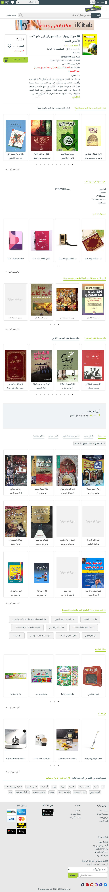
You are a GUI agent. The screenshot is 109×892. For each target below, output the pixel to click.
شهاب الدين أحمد (66, 595)
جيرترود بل (41, 493)
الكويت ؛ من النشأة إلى (93, 384)
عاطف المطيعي (92, 544)
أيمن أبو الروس (92, 493)
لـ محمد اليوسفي (93, 388)
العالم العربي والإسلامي (13, 787)
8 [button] (44, 164)
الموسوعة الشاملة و (93, 318)
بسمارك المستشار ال (15, 540)
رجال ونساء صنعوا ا (93, 489)
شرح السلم (67, 591)
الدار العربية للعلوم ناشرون (65, 619)
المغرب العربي (95, 792)
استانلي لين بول (66, 493)
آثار (103, 787)
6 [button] (52, 164)
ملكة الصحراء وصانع (42, 489)
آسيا (95, 787)
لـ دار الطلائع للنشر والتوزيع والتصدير (90, 443)
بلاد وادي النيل (64, 792)
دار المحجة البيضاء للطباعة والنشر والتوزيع (29, 619)
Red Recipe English (41, 259)
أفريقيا (71, 787)
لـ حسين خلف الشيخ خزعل (15, 388)
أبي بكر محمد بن (40, 544)
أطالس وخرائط (84, 787)
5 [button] (56, 164)
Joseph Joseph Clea (93, 758)
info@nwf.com (101, 852)
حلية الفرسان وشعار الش (15, 154)
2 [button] (68, 164)
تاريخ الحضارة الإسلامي (93, 154)
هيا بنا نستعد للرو (41, 694)
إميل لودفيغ (15, 544)
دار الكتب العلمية (90, 619)
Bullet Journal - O (93, 259)
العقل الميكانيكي (93, 694)
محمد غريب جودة (71, 45)
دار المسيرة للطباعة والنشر (40, 635)
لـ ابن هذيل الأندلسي (15, 158)
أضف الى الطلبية (18, 60)
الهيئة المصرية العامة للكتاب (83, 627)
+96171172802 (101, 849)
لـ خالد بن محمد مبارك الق (93, 158)
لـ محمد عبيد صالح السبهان (41, 158)
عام (10, 792)
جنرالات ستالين (15, 489)
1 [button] (72, 164)
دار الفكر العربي (91, 635)
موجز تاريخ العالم (41, 318)
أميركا (63, 787)
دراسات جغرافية (22, 792)
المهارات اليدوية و (16, 591)
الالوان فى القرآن (41, 591)
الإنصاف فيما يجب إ (41, 540)
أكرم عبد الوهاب (15, 493)
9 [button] (40, 164)
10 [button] (36, 164)
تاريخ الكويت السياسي (15, 384)
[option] (93, 137)
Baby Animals (67, 694)
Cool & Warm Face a (41, 758)
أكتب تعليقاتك (94, 415)
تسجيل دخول (100, 2)
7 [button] (48, 164)
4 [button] (60, 164)
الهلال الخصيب (79, 792)
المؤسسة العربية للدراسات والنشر (27, 627)
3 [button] (64, 164)
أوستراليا (44, 787)
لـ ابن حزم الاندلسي (67, 158)
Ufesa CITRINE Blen (67, 758)
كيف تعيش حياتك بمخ (93, 591)
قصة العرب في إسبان (67, 489)
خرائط (51, 792)
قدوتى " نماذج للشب (67, 540)
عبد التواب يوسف (67, 544)
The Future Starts (16, 259)
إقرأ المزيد (76, 97)
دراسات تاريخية (39, 792)
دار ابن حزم (17, 635)
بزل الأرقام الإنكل (15, 694)
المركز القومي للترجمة (67, 635)
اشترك (72, 875)
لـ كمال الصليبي (41, 388)
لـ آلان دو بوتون (67, 388)
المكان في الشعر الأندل (41, 154)
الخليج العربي (31, 787)
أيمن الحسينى (92, 595)
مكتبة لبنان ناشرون (56, 627)
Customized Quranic (15, 758)
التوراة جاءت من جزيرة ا (41, 384)
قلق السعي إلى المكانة (67, 384)
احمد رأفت (40, 595)
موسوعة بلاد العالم (15, 318)
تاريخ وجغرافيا (52, 778)
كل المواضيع (65, 778)
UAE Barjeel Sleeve (67, 259)
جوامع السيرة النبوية (67, 154)
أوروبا (54, 787)
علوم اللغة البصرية (93, 540)
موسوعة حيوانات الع (67, 318)
